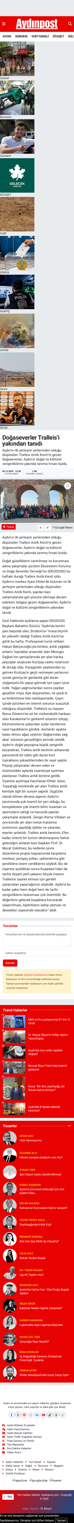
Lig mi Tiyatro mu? (32, 1274)
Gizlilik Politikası (15, 1473)
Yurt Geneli (35, 1462)
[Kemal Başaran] (10, 1188)
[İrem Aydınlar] (10, 1356)
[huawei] (55, 1481)
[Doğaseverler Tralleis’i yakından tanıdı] (37, 501)
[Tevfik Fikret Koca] (10, 1222)
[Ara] (70, 24)
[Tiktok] (50, 1415)
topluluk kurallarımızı (36, 974)
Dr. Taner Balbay (31, 1270)
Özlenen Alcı (28, 1153)
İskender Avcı (29, 1285)
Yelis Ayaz (26, 1253)
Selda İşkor (27, 1303)
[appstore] (20, 1481)
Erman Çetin (28, 1370)
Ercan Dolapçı (29, 1203)
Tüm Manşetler (15, 1444)
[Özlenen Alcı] (10, 1155)
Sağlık (28, 1465)
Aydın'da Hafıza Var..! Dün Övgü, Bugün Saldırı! (44, 1291)
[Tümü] (69, 1126)
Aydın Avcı (26, 1136)
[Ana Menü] (4, 24)
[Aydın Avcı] (10, 1138)
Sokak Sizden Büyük (33, 1258)
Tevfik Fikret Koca (32, 1220)
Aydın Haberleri (14, 1462)
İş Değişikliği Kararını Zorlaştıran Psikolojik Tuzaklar (41, 1358)
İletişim (49, 1469)
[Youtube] (43, 1415)
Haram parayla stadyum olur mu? (41, 1157)
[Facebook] (11, 1415)
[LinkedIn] (37, 1415)
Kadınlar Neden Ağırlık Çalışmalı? (41, 1308)
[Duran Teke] (10, 1172)
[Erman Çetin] (10, 1372)
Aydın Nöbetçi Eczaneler (21, 1425)
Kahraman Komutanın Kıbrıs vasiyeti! (43, 1208)
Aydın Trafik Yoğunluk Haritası (24, 1436)
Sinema (22, 1469)
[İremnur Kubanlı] (10, 1239)
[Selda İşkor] (10, 1305)
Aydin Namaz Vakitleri (20, 1433)
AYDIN (7, 36)
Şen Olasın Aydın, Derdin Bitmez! (40, 1174)
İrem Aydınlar (29, 1352)
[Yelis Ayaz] (10, 1255)
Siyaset (51, 1462)
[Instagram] (31, 1415)
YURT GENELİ (40, 36)
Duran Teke (27, 1169)
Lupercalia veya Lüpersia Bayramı (41, 1325)
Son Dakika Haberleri (19, 1448)
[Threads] (56, 1415)
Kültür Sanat (13, 1465)
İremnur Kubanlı (31, 1236)
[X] (18, 1415)
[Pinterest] (24, 1415)
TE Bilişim (46, 1508)
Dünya (9, 1469)
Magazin (58, 1465)
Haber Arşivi (14, 1452)
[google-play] (39, 1481)
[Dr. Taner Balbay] (10, 1272)
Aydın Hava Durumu (18, 1429)
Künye (36, 1469)
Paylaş (10, 526)
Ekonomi (43, 1465)
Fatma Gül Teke (30, 1337)
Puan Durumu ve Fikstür (20, 1440)
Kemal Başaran (30, 1184)
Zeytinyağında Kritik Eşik (35, 1224)
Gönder (10, 963)
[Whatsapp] (62, 1415)
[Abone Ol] (62, 527)
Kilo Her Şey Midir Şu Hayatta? (39, 1241)
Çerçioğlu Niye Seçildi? (34, 1341)
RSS (9, 1496)
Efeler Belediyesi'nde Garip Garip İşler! (44, 1375)
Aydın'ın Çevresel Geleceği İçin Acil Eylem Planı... (42, 1191)
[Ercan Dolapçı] (10, 1205)
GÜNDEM (21, 36)
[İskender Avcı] (10, 1289)
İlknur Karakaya (31, 1320)
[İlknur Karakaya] (10, 1322)
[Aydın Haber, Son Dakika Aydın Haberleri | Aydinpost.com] (37, 24)
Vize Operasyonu (30, 1140)
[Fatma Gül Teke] (10, 1339)
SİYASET (58, 36)
